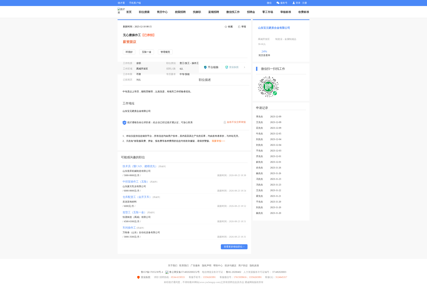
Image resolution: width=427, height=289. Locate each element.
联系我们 (184, 265)
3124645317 (281, 277)
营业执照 (145, 277)
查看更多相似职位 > (234, 246)
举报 (243, 26)
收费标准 (303, 12)
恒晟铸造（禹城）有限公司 (137, 217)
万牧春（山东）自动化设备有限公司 (141, 232)
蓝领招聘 (213, 12)
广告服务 (195, 265)
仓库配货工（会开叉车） (141, 197)
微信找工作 (233, 12)
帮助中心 (218, 265)
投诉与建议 (230, 265)
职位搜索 (144, 12)
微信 (269, 3)
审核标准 (285, 12)
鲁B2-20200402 (233, 272)
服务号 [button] (283, 3)
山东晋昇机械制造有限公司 (137, 171)
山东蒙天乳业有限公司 (134, 186)
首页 (129, 12)
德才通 (121, 3)
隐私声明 (206, 265)
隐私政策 (254, 265)
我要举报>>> (218, 141)
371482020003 (279, 272)
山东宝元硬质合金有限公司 (274, 27)
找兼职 (197, 12)
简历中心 (162, 12)
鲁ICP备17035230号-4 (152, 272)
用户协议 (243, 265)
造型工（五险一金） (139, 212)
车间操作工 (133, 227)
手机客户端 (135, 3)
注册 (304, 3)
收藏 (230, 26)
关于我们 (172, 265)
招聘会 (251, 12)
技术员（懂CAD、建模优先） (144, 166)
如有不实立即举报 (236, 122)
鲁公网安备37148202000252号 (184, 272)
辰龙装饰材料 (130, 202)
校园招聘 (180, 12)
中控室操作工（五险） (140, 181)
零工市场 (267, 12)
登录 (298, 3)
